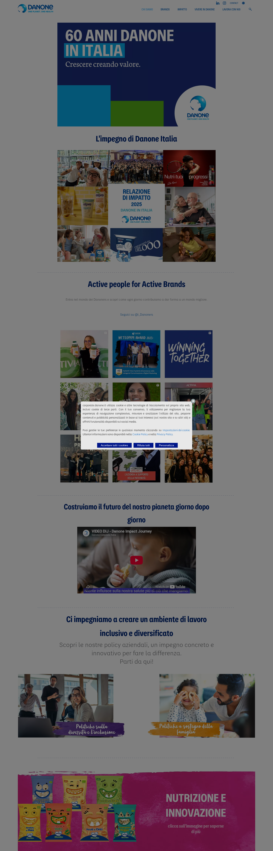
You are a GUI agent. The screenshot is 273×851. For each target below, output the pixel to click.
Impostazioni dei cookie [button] (176, 430)
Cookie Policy (140, 434)
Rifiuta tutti (143, 445)
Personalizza (166, 445)
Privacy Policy (165, 434)
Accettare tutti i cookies (114, 445)
